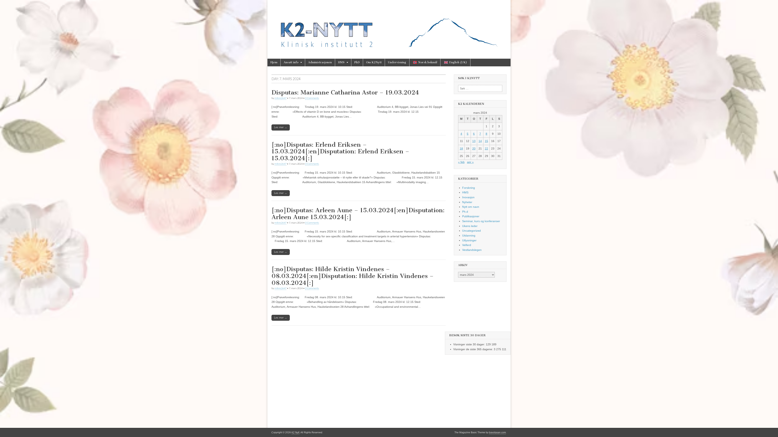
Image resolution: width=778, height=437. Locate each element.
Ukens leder (470, 226)
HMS (341, 62)
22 (486, 148)
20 (474, 148)
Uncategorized (471, 230)
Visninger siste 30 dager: (469, 344)
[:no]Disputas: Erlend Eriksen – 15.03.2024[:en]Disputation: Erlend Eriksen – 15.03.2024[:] (340, 151)
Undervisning (397, 62)
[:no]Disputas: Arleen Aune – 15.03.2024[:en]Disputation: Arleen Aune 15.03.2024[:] (358, 214)
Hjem (273, 62)
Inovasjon (468, 197)
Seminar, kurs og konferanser (481, 221)
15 (486, 141)
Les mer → (280, 127)
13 (474, 141)
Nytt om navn (470, 206)
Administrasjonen (320, 62)
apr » (470, 162)
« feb (461, 162)
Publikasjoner (470, 216)
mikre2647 (280, 98)
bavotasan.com (497, 432)
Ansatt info (291, 62)
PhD (357, 62)
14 (480, 141)
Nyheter (467, 202)
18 (461, 148)
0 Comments (312, 98)
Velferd (466, 245)
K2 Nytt (295, 432)
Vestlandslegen (472, 249)
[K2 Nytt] (389, 26)
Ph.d (465, 211)
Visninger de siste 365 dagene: (473, 349)
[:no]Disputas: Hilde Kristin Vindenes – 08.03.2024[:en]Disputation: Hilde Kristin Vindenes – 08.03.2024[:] (352, 275)
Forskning (468, 187)
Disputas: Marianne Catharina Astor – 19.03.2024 (345, 92)
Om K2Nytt (374, 62)
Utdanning (468, 235)
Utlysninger (469, 240)
